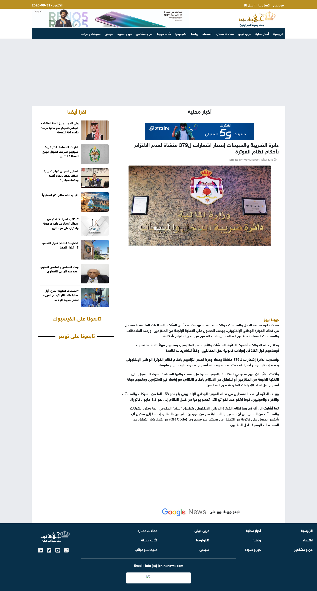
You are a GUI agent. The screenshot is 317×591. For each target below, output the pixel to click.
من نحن (278, 5)
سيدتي (109, 33)
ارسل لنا (249, 5)
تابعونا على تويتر (77, 335)
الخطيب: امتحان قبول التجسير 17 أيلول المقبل (60, 245)
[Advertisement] (158, 72)
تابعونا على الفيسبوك (77, 317)
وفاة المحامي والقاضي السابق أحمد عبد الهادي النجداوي (59, 269)
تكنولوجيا (180, 33)
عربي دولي (244, 33)
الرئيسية (278, 33)
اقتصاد (207, 33)
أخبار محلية (262, 33)
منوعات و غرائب (90, 33)
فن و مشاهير (144, 33)
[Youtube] (57, 549)
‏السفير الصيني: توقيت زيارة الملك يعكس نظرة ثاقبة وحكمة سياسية (61, 175)
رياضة (194, 33)
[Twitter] (49, 549)
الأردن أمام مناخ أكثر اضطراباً (60, 194)
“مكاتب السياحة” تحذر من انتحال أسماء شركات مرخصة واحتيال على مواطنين (60, 223)
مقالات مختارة (225, 33)
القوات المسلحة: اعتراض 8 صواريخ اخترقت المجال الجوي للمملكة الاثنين (60, 151)
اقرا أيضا (76, 111)
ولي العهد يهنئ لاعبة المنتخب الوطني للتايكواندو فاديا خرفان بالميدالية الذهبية (59, 127)
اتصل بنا (264, 5)
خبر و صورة (125, 33)
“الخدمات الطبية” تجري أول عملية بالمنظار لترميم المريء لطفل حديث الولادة (60, 295)
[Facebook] (40, 549)
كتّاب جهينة (164, 33)
